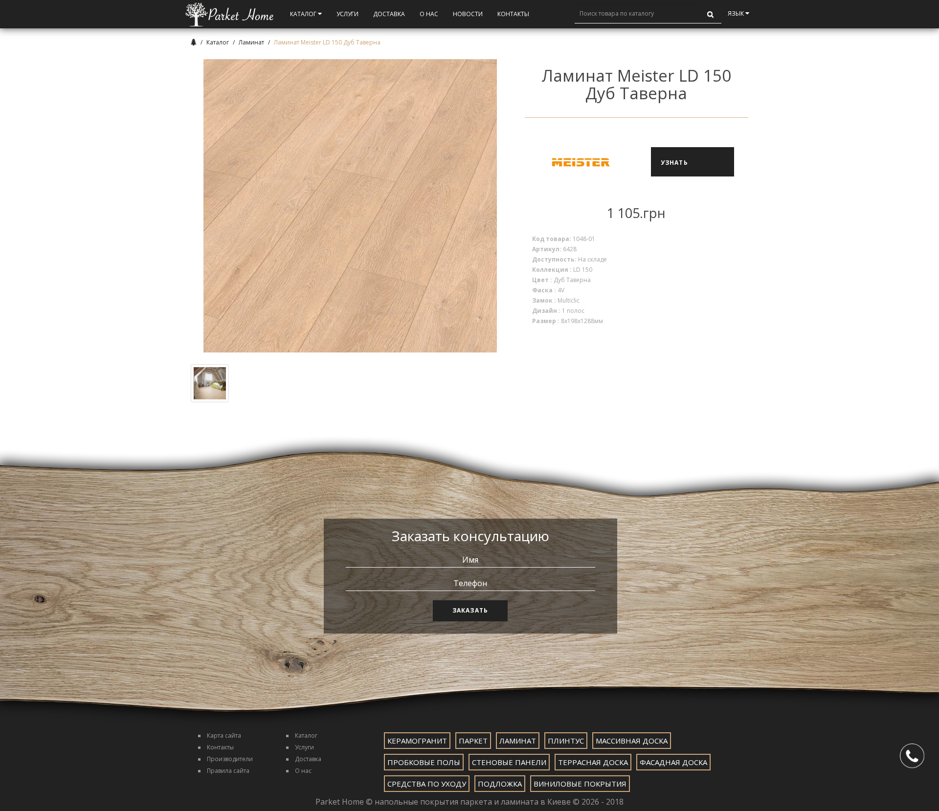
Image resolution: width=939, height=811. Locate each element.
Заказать (470, 610)
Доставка (389, 14)
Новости (468, 14)
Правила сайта (228, 771)
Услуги (347, 14)
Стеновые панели (509, 762)
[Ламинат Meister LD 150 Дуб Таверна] (350, 205)
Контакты (513, 14)
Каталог (304, 14)
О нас (303, 771)
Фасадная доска (673, 762)
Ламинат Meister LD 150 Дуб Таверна (327, 42)
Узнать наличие (678, 167)
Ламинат (251, 42)
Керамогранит (417, 740)
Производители (230, 759)
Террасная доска (593, 762)
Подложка (500, 784)
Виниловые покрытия (580, 784)
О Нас (429, 14)
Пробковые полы (423, 762)
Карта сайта (224, 735)
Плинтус (566, 740)
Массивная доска (632, 740)
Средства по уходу (426, 784)
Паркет (473, 740)
